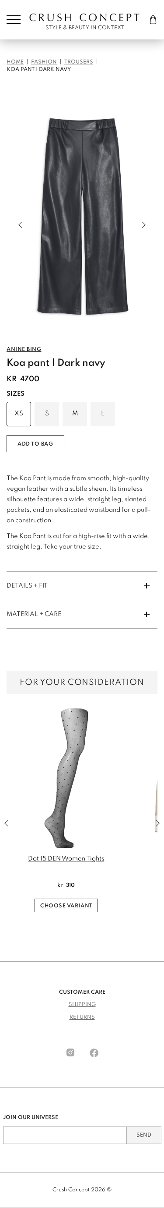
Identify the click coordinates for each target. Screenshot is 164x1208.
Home (15, 62)
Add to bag (35, 444)
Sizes (15, 394)
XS (18, 414)
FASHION (44, 62)
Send (143, 1135)
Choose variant (66, 906)
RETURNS (82, 1017)
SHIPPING (82, 1004)
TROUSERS (78, 62)
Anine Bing (24, 349)
